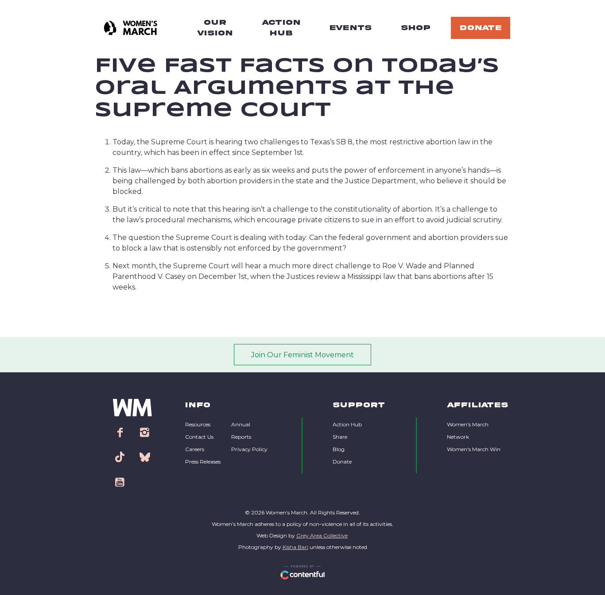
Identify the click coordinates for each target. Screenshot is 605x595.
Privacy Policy (249, 449)
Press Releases (203, 461)
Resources (197, 424)
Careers (194, 449)
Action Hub (347, 424)
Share (340, 436)
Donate (342, 461)
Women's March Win (473, 449)
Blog (339, 449)
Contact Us (199, 436)
